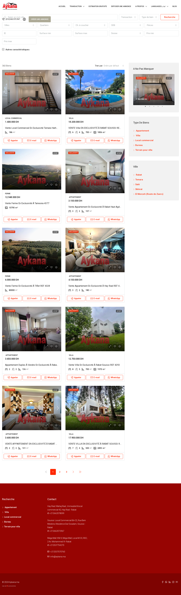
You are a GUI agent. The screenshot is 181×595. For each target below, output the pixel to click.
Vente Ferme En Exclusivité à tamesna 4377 (27, 203)
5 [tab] (163, 107)
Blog (175, 6)
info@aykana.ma (58, 556)
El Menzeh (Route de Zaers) (149, 194)
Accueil (62, 6)
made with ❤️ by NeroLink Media (9, 586)
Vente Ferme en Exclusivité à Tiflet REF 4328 (27, 286)
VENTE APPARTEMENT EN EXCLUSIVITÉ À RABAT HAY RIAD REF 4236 (40, 443)
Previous (137, 89)
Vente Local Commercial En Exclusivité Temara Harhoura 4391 (35, 128)
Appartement (142, 130)
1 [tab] (146, 107)
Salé (137, 184)
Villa (137, 135)
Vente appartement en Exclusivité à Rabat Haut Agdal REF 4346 (100, 207)
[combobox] (126, 33)
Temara (139, 179)
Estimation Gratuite (98, 6)
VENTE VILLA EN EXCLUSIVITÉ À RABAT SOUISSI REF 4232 (98, 443)
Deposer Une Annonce (121, 6)
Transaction (76, 6)
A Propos (139, 6)
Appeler (14, 140)
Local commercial (144, 140)
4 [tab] (159, 107)
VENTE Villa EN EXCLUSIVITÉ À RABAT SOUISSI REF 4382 (97, 128)
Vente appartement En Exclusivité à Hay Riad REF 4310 (95, 286)
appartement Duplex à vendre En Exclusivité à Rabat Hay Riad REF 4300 (41, 365)
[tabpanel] (153, 89)
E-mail (33, 140)
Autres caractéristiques (17, 49)
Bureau (139, 145)
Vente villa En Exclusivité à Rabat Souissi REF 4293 (94, 365)
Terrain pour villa (143, 150)
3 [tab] (155, 107)
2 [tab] (151, 107)
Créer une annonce (40, 19)
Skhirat (138, 189)
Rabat (138, 175)
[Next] (73, 472)
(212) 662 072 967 (12, 19)
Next (170, 89)
